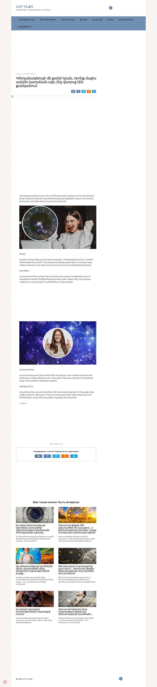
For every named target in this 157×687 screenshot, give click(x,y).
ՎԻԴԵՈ (110, 20)
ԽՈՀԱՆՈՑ (97, 20)
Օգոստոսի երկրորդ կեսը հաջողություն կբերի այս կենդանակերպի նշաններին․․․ (75, 611)
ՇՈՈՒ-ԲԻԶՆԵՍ (68, 20)
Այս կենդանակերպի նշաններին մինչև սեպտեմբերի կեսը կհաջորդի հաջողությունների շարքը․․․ (34, 570)
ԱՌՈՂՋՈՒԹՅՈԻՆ (48, 20)
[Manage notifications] (5, 682)
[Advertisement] (78, 50)
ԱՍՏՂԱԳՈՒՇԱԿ (125, 20)
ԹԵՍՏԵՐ (84, 20)
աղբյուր (23, 403)
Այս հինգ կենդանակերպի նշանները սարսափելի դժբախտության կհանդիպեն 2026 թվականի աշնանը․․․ (33, 529)
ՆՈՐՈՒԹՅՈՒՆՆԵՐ (26, 20)
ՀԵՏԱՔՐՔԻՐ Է (25, 27)
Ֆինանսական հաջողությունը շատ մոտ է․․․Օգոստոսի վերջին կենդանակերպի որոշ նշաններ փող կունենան (76, 570)
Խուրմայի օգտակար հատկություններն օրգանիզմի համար (33, 611)
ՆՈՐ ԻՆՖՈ (24, 7)
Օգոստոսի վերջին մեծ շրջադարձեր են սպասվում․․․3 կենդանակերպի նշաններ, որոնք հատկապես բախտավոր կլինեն (77, 529)
